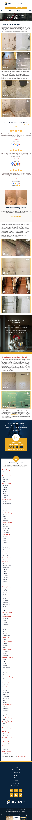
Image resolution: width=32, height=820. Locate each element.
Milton (4, 626)
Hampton (5, 688)
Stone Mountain (6, 583)
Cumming (5, 614)
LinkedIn (16, 795)
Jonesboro (5, 602)
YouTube (11, 795)
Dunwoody (5, 575)
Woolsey (5, 610)
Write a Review (2, 10)
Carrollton (5, 505)
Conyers (5, 739)
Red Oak (5, 630)
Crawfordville (6, 743)
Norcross (5, 671)
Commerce (5, 708)
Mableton (5, 544)
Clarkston (5, 569)
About (16, 778)
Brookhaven (6, 567)
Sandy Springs (6, 635)
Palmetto (5, 628)
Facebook (16, 790)
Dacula (4, 661)
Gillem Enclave (6, 528)
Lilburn (4, 669)
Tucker (4, 585)
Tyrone (4, 608)
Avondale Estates (7, 565)
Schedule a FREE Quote (16, 7)
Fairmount (5, 645)
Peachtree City (6, 604)
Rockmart (5, 735)
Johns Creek (6, 624)
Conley (4, 571)
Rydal (4, 493)
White (4, 497)
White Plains (6, 655)
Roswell (5, 633)
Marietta (5, 546)
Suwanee (5, 674)
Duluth (4, 663)
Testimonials (16, 783)
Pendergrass (6, 714)
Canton (4, 518)
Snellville (5, 673)
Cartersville (5, 487)
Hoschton (5, 710)
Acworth (5, 514)
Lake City (5, 530)
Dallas (4, 724)
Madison (5, 653)
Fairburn (5, 622)
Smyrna (5, 549)
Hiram (4, 725)
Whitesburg (5, 510)
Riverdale (5, 631)
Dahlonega (5, 720)
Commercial (16, 772)
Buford (4, 659)
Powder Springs (6, 548)
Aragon (5, 733)
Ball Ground (6, 516)
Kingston (5, 491)
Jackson (5, 690)
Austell (4, 540)
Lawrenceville (6, 667)
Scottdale (5, 581)
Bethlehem (5, 479)
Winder (4, 481)
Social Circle (6, 749)
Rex (4, 700)
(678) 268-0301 (14, 10)
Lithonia (5, 579)
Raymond (5, 555)
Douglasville (6, 589)
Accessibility (9, 811)
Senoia (4, 606)
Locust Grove (6, 696)
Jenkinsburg (6, 692)
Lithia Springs (6, 591)
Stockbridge (6, 702)
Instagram (11, 790)
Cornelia (5, 680)
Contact (16, 780)
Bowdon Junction (7, 503)
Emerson (5, 489)
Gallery (16, 775)
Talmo (4, 716)
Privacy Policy (16, 811)
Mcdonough (6, 698)
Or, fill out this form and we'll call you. (16, 449)
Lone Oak (5, 553)
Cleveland (5, 753)
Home (16, 767)
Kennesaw (5, 542)
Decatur (5, 573)
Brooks (4, 598)
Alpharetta (5, 618)
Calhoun (5, 643)
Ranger (4, 647)
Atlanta (4, 524)
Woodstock (5, 520)
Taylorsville (5, 495)
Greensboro (5, 651)
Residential (16, 770)
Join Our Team (16, 786)
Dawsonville (6, 559)
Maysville (5, 473)
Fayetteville (5, 600)
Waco (4, 509)
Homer (4, 471)
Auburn (5, 477)
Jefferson (5, 712)
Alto (4, 678)
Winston (5, 594)
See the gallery (16, 216)
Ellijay (4, 639)
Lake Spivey (6, 532)
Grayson (5, 665)
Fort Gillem (5, 526)
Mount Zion (6, 507)
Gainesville (5, 684)
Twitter (20, 790)
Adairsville (5, 485)
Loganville (5, 747)
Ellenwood (5, 577)
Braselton (5, 706)
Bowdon (5, 501)
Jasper (4, 729)
